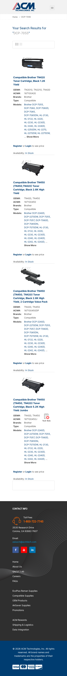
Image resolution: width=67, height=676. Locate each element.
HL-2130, (44, 115)
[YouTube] (24, 550)
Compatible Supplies (23, 595)
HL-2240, (29, 126)
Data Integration (20, 629)
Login (28, 146)
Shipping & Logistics (22, 624)
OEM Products (19, 600)
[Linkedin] (32, 550)
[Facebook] (15, 550)
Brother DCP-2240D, (34, 213)
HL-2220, (38, 118)
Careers (16, 576)
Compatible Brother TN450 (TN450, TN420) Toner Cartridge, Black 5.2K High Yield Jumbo (29, 405)
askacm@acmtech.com (24, 541)
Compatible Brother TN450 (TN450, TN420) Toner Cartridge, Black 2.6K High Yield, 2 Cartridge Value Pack (30, 296)
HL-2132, (28, 118)
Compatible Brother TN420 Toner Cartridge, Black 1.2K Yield (29, 81)
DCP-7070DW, (31, 227)
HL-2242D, (39, 241)
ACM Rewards (19, 620)
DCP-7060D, (42, 108)
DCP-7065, (30, 111)
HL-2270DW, (30, 133)
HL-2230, (29, 122)
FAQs (15, 581)
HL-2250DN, (30, 129)
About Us (17, 566)
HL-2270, (42, 129)
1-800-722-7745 (33, 521)
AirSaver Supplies (21, 605)
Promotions (18, 610)
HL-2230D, (39, 122)
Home (15, 17)
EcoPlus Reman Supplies (24, 590)
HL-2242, (29, 241)
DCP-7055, (45, 216)
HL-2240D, (39, 126)
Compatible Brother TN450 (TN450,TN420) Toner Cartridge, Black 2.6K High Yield (29, 188)
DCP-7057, (29, 220)
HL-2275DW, (44, 133)
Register (17, 146)
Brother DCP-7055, (34, 104)
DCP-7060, (30, 108)
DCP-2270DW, (31, 216)
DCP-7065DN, (31, 115)
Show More (33, 136)
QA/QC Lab (18, 571)
